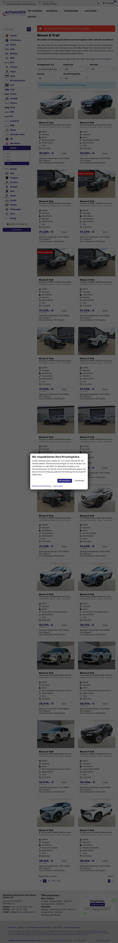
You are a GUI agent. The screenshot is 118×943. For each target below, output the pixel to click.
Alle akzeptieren (65, 481)
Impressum (58, 486)
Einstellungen (79, 481)
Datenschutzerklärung (41, 486)
